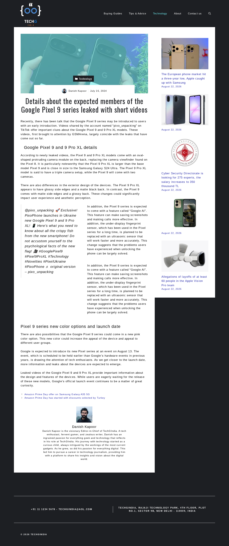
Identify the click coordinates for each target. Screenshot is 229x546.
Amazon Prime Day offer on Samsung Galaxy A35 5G (57, 394)
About (177, 13)
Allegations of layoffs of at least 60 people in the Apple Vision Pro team (184, 281)
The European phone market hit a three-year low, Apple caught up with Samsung (183, 78)
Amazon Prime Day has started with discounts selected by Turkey (64, 397)
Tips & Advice (137, 13)
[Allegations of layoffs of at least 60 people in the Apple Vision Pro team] (184, 269)
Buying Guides (113, 13)
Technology (160, 13)
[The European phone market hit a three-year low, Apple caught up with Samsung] (184, 67)
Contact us (195, 13)
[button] (209, 14)
